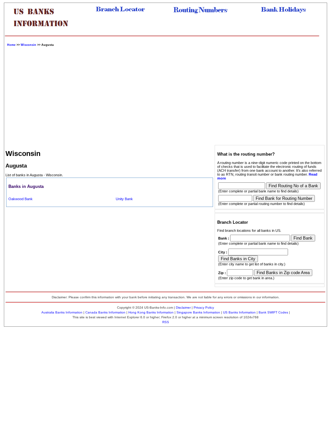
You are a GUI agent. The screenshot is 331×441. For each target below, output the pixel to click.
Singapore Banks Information (198, 312)
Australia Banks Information (61, 312)
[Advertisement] (165, 95)
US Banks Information (239, 312)
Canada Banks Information (105, 312)
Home (11, 44)
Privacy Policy (204, 307)
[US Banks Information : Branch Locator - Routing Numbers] (43, 31)
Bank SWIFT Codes (273, 312)
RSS (165, 322)
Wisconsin (28, 44)
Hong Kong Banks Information (151, 312)
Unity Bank (124, 199)
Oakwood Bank (20, 199)
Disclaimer (183, 307)
